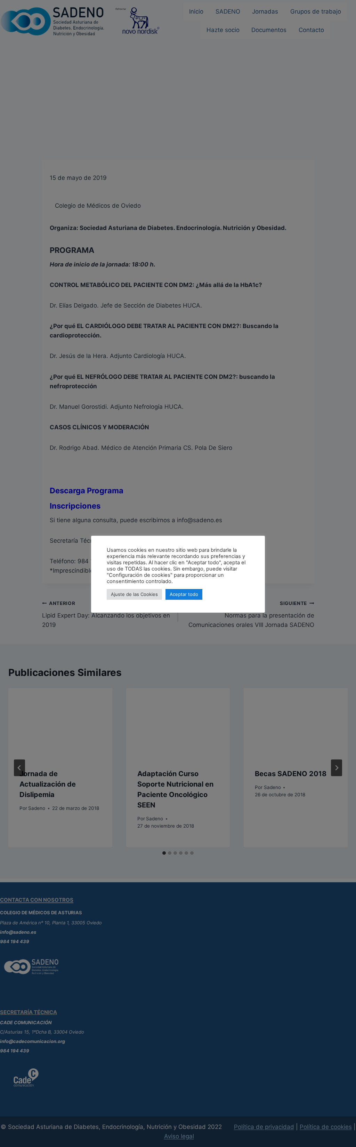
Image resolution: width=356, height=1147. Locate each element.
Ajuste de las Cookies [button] (134, 594)
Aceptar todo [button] (184, 594)
